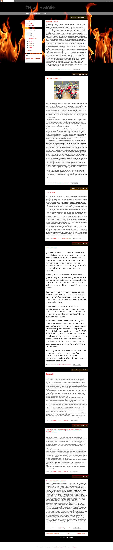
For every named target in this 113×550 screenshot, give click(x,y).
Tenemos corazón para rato (56, 481)
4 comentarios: (65, 183)
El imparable (36, 58)
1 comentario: (65, 471)
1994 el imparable (40, 7)
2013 (29, 35)
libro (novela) (36, 13)
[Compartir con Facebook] (78, 69)
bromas (27, 58)
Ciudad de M (50, 192)
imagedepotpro (59, 547)
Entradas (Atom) (69, 537)
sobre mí (45, 13)
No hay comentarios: (66, 69)
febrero (31, 45)
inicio (27, 13)
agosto (31, 41)
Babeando (50, 374)
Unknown (29, 23)
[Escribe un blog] (75, 69)
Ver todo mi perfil (30, 25)
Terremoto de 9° (52, 22)
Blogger (74, 547)
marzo (30, 43)
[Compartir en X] (76, 69)
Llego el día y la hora (53, 78)
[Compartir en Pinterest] (79, 69)
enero (30, 47)
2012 (29, 50)
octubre (31, 36)
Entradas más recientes (52, 533)
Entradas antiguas (82, 533)
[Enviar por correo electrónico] (73, 69)
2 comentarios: (65, 420)
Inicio (67, 533)
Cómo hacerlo (51, 248)
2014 (29, 33)
